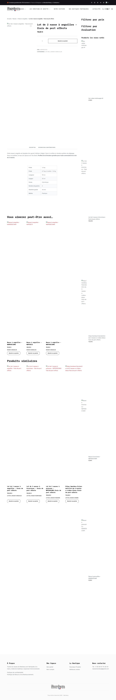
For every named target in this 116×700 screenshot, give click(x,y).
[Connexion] (107, 9)
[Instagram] (97, 2)
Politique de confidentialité (15, 672)
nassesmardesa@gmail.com (100, 669)
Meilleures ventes (74, 669)
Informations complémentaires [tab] (46, 147)
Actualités (96, 9)
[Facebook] (91, 2)
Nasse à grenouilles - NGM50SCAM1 (94, 577)
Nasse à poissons (55, 497)
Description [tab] (32, 147)
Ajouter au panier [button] (14, 353)
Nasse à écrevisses (36, 495)
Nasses (21, 9)
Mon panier (50, 667)
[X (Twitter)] (94, 2)
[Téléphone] (103, 2)
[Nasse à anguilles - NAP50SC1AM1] (54, 280)
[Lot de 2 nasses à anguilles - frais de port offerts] (15, 424)
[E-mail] (100, 2)
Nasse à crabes (74, 497)
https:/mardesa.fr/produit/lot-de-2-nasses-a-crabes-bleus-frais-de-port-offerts (97, 338)
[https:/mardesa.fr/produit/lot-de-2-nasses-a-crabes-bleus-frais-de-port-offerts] (73, 424)
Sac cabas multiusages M (95, 98)
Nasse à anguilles (56, 51)
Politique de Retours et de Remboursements (20, 674)
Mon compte (50, 669)
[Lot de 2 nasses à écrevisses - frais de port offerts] (35, 424)
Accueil (12, 9)
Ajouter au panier (63, 41)
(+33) (97, 666)
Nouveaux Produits (75, 667)
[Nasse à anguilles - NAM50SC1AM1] (15, 280)
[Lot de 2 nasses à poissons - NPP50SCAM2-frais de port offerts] (54, 424)
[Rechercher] (103, 9)
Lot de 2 (47, 51)
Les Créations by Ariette (39, 9)
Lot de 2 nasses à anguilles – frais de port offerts (15, 488)
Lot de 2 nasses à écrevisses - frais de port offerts (97, 218)
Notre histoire (59, 9)
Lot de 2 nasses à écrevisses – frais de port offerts (35, 488)
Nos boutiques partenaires (79, 9)
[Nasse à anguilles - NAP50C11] (35, 280)
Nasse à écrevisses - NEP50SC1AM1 (94, 457)
